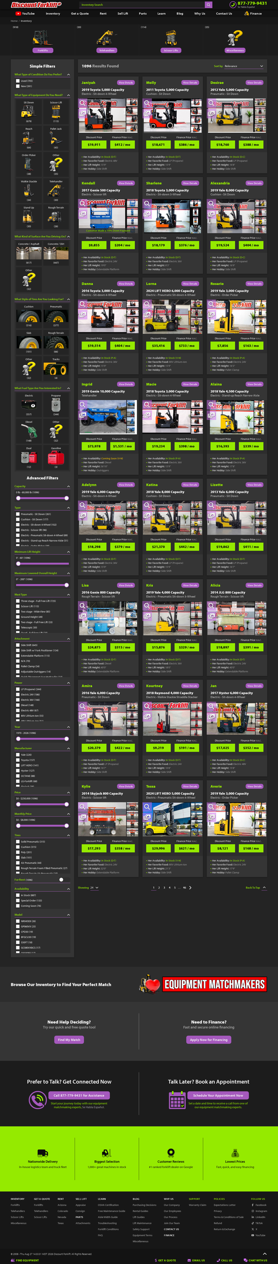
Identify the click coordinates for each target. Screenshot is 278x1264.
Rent (103, 13)
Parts (143, 13)
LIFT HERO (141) (30, 765)
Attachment (22, 638)
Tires (17, 835)
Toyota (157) (28, 760)
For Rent (20, 879)
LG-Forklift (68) (29, 781)
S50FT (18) (26, 942)
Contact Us (224, 13)
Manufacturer (23, 748)
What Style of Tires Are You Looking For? (39, 299)
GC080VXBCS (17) (30, 947)
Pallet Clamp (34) (30, 666)
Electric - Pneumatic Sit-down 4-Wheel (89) (44, 535)
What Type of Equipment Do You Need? (39, 95)
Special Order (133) (31, 900)
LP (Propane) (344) (31, 689)
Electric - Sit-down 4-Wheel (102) (39, 524)
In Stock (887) (28, 895)
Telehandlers (107, 50)
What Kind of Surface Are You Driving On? (40, 236)
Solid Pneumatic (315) (33, 841)
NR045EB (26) (28, 921)
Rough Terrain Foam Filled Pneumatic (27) (44, 868)
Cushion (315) (28, 847)
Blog (180, 13)
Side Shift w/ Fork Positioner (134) (39, 650)
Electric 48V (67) (29, 710)
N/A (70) (25, 661)
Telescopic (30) (29, 627)
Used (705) (27, 81)
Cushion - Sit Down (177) (34, 519)
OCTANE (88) (28, 776)
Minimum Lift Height (27, 551)
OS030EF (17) (28, 953)
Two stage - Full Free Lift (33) (37, 622)
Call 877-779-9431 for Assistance (79, 1095)
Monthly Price (23, 813)
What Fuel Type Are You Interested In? (38, 388)
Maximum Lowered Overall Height (36, 573)
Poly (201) (26, 852)
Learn (162, 13)
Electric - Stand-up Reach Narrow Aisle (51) (44, 540)
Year (17, 727)
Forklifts (43, 50)
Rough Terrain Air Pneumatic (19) (39, 873)
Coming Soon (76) (31, 905)
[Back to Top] (264, 1254)
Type (18, 507)
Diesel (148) (27, 705)
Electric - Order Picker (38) (35, 546)
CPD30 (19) (27, 931)
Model (18, 914)
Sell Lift (123, 13)
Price (18, 792)
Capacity (20, 486)
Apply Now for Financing (209, 1040)
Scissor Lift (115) (30, 606)
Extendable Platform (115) (35, 655)
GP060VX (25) (28, 926)
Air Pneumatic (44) (31, 863)
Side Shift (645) (29, 645)
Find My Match (69, 1040)
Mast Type (21, 594)
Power (18, 682)
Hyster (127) (27, 770)
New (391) (26, 86)
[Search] (208, 5)
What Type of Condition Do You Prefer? (38, 74)
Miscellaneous (235, 50)
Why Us (199, 13)
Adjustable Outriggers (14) (36, 671)
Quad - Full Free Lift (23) (34, 632)
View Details (126, 82)
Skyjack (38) (27, 786)
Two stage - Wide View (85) (35, 611)
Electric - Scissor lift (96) (34, 530)
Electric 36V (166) (30, 699)
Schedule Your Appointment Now (218, 1095)
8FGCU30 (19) (28, 937)
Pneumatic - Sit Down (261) (36, 514)
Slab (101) (26, 857)
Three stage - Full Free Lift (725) (38, 601)
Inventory (53, 13)
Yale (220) (26, 754)
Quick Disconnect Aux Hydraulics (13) (41, 677)
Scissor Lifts (171, 50)
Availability (22, 888)
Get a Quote (80, 13)
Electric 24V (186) (30, 694)
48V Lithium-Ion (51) (32, 721)
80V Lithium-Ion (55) (32, 715)
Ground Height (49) (32, 617)
